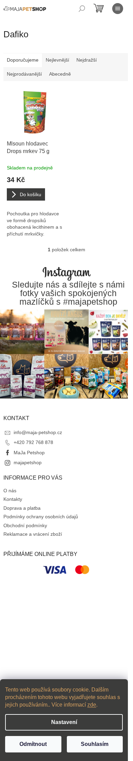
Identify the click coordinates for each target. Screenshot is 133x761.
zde (91, 705)
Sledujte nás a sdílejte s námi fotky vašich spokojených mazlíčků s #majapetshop (68, 293)
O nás (9, 490)
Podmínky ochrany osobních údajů (40, 516)
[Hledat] (82, 8)
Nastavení (64, 722)
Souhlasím (94, 744)
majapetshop (28, 462)
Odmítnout (33, 744)
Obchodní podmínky (25, 525)
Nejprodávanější (24, 74)
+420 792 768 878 (33, 442)
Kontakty (12, 499)
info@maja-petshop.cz (38, 432)
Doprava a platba (22, 508)
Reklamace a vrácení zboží (32, 534)
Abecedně (60, 74)
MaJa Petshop (29, 452)
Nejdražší (86, 60)
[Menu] (117, 8)
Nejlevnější (57, 60)
